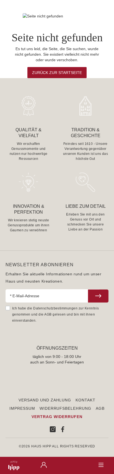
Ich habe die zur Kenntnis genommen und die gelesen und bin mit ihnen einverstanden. (55, 314)
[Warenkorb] (72, 464)
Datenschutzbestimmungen (55, 308)
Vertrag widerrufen (57, 417)
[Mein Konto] (43, 465)
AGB (47, 314)
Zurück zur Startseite (57, 72)
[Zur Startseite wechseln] (12, 465)
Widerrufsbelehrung (66, 408)
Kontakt (85, 400)
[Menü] (101, 465)
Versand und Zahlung (45, 400)
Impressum (22, 408)
